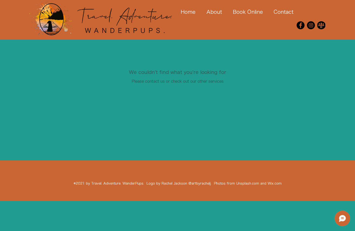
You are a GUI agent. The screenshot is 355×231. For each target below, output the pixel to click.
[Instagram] (311, 25)
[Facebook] (301, 25)
